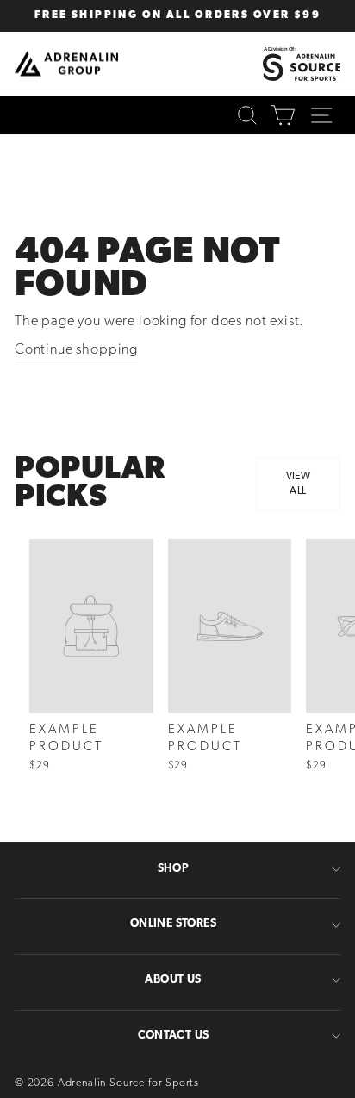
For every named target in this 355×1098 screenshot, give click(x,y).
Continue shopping (76, 350)
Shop (174, 868)
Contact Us (173, 1035)
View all (298, 484)
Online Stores (173, 923)
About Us (173, 979)
